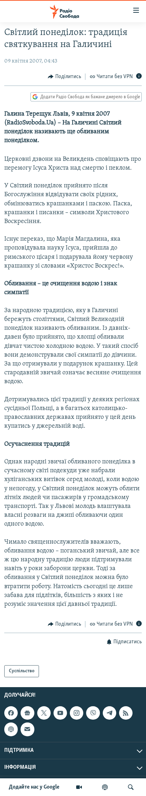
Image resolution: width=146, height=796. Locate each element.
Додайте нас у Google (34, 787)
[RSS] (126, 713)
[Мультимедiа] (79, 787)
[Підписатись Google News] (27, 713)
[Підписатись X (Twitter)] (44, 713)
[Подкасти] (105, 787)
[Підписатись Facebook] (11, 713)
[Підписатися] (27, 729)
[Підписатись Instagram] (76, 713)
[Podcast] (11, 729)
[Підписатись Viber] (93, 713)
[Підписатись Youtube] (60, 713)
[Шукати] (130, 787)
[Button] (64, 76)
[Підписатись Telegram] (109, 713)
